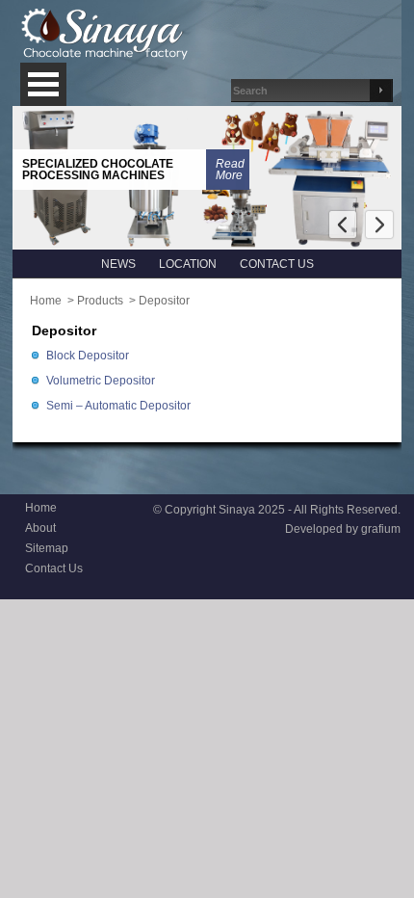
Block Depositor (87, 355)
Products (100, 300)
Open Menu (43, 84)
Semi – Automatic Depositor (118, 405)
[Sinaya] (105, 34)
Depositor (164, 300)
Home (46, 300)
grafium (381, 529)
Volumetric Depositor (100, 380)
